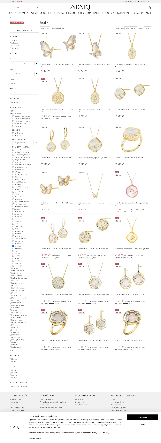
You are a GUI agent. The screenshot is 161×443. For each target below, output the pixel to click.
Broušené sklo (17, 303)
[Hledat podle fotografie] (36, 7)
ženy (14, 359)
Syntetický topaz (18, 320)
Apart (15, 83)
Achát (17, 209)
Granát (18, 226)
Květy (14, 373)
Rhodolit (18, 258)
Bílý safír (17, 177)
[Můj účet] (138, 7)
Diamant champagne (22, 121)
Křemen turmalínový (21, 206)
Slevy (42, 28)
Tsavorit (17, 263)
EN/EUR (143, 1)
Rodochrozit (16, 347)
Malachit (17, 243)
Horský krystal (19, 231)
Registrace (79, 399)
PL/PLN (148, 1)
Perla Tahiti (19, 169)
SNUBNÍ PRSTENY (47, 13)
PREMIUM (70, 13)
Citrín (17, 219)
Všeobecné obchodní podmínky (51, 407)
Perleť (17, 246)
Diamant (16, 113)
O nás (113, 399)
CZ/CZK (137, 1)
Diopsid (17, 221)
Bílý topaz (18, 199)
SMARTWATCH (93, 13)
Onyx (17, 251)
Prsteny (13, 40)
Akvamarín (19, 211)
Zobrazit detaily (35, 439)
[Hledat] (12, 7)
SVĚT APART (146, 13)
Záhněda (18, 236)
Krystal (15, 293)
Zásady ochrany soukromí (120, 407)
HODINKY (81, 13)
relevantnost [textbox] (129, 28)
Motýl (14, 375)
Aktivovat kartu (45, 405)
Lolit (16, 229)
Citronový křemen (20, 238)
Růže (14, 378)
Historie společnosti (118, 402)
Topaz (17, 197)
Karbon (15, 345)
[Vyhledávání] (36, 63)
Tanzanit (18, 194)
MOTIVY (60, 13)
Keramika (18, 216)
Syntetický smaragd (21, 187)
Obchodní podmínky (17, 407)
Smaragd (18, 184)
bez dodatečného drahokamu (23, 150)
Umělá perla (17, 275)
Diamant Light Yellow (21, 126)
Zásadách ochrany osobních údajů (96, 433)
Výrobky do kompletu (19, 386)
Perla (17, 162)
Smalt (17, 224)
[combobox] (24, 93)
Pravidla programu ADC (83, 405)
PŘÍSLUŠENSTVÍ (108, 13)
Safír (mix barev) (20, 174)
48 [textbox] (146, 28)
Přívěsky (14, 48)
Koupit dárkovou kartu (47, 399)
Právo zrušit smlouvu (17, 410)
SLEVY (136, 13)
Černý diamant (20, 123)
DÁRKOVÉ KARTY (124, 13)
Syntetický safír (20, 182)
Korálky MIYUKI (18, 340)
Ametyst (18, 214)
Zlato (15, 102)
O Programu (79, 402)
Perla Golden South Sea (22, 165)
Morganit (18, 248)
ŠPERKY (12, 13)
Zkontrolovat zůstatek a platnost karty (53, 402)
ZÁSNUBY (34, 13)
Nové (47, 28)
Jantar (15, 332)
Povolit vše (143, 417)
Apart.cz (12, 18)
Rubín (17, 189)
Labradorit (18, 241)
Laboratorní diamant (22, 116)
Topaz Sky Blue (20, 204)
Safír (17, 172)
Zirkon (15, 111)
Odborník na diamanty (118, 410)
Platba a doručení (16, 399)
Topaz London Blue (21, 201)
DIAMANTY (23, 13)
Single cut (18, 133)
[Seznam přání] (144, 7)
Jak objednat (14, 402)
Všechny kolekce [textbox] (16, 93)
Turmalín (18, 266)
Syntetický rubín (20, 192)
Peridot (17, 256)
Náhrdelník (14, 45)
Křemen (17, 234)
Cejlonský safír (20, 179)
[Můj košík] (150, 7)
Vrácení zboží (14, 405)
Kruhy (14, 370)
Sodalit (17, 261)
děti (14, 361)
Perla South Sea (20, 167)
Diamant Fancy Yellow (22, 118)
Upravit (143, 424)
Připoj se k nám (116, 405)
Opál (17, 253)
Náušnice (14, 43)
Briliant (17, 135)
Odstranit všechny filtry (25, 30)
